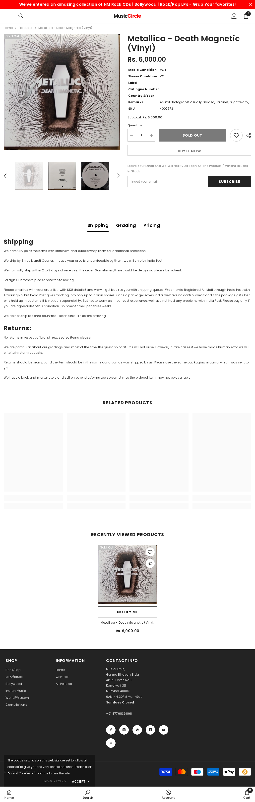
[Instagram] (124, 730)
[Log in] (234, 16)
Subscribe (229, 181)
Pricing (151, 225)
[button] (5, 176)
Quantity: (135, 125)
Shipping (98, 225)
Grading (126, 225)
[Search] (21, 16)
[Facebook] (111, 730)
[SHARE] (247, 136)
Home (8, 28)
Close (251, 4)
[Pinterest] (137, 730)
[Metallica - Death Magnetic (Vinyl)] (127, 574)
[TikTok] (150, 730)
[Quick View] (150, 563)
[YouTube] (163, 730)
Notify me (127, 611)
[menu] (7, 16)
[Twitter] (111, 743)
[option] (62, 92)
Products (26, 28)
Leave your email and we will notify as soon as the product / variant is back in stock (188, 168)
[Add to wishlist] (236, 135)
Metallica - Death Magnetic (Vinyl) (127, 622)
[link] (33, 498)
